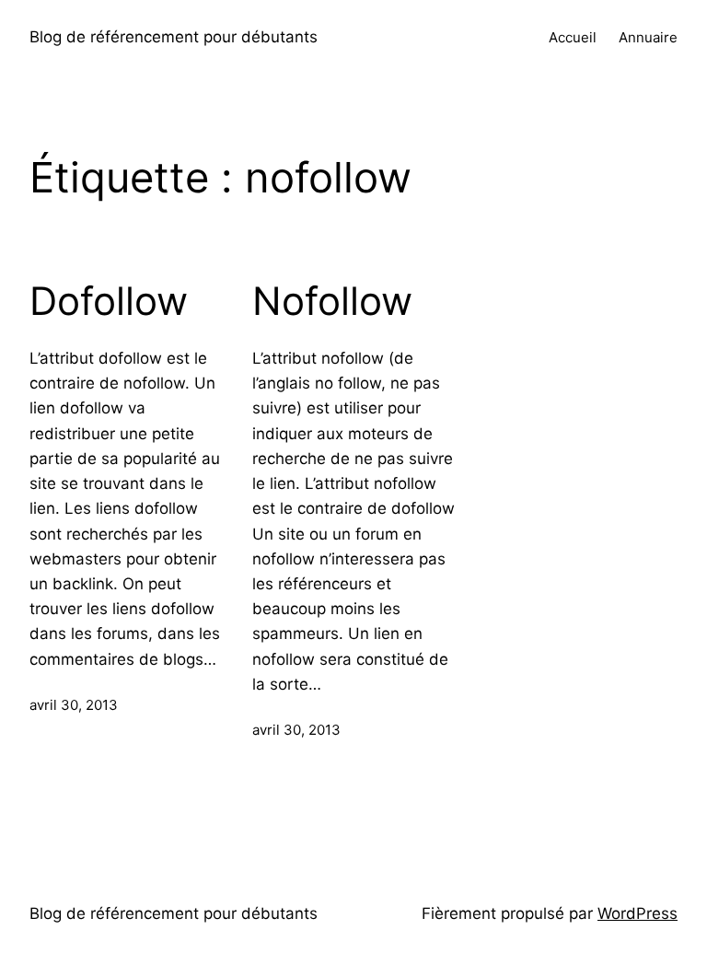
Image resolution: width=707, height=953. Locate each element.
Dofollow (108, 301)
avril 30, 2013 (73, 705)
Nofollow (332, 301)
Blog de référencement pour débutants (173, 37)
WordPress (637, 913)
